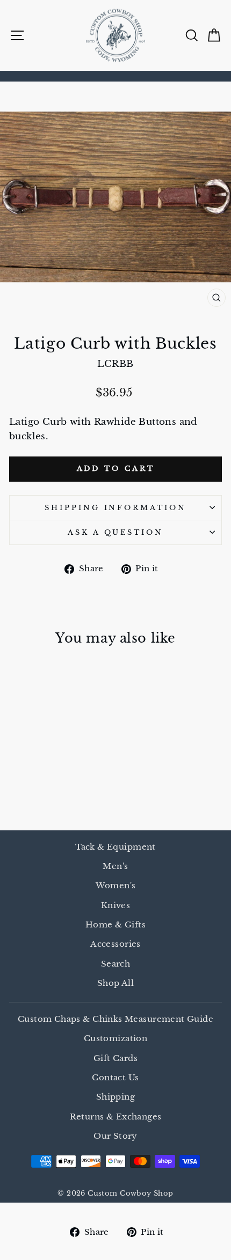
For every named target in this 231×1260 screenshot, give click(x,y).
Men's (115, 866)
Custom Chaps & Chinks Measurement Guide (115, 1019)
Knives (115, 905)
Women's (116, 885)
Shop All (115, 983)
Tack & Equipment (115, 847)
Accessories (115, 944)
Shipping (115, 1097)
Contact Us (115, 1077)
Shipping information (116, 507)
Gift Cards (115, 1058)
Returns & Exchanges (116, 1116)
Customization (115, 1038)
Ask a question (116, 532)
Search (115, 964)
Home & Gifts (115, 924)
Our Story (115, 1136)
